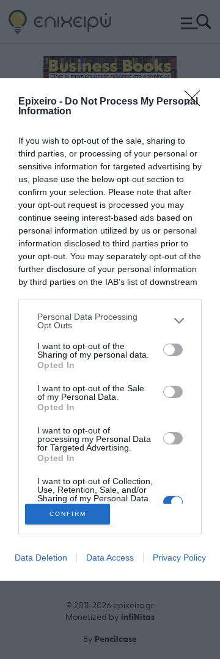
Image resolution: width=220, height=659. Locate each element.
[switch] (173, 350)
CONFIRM (68, 513)
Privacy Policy (179, 557)
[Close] (196, 102)
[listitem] (110, 321)
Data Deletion (41, 557)
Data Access (110, 557)
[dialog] (110, 329)
